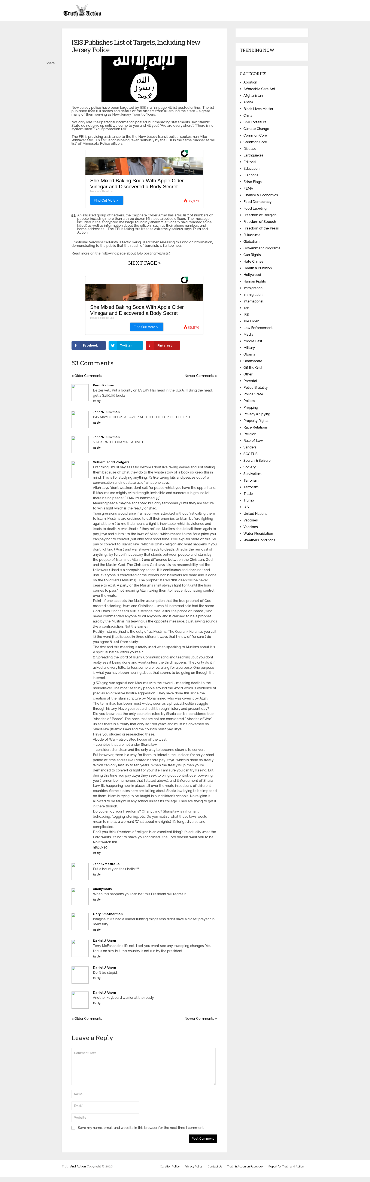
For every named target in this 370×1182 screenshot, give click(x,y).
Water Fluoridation (258, 533)
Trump (248, 500)
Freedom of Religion (259, 215)
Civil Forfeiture (255, 122)
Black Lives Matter (258, 109)
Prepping (250, 407)
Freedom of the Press (261, 228)
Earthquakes (253, 155)
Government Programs (261, 248)
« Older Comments (87, 376)
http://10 (100, 847)
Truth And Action (74, 1166)
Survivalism (252, 474)
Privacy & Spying (256, 414)
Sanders (250, 447)
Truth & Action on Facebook (245, 1166)
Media (248, 334)
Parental (250, 381)
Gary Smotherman (108, 914)
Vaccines (250, 520)
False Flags (252, 182)
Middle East (252, 341)
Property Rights (256, 421)
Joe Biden (251, 321)
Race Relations (255, 427)
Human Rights (254, 281)
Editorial (249, 162)
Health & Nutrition (257, 268)
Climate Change (256, 129)
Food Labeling (255, 208)
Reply (97, 401)
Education (251, 169)
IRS (246, 315)
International (253, 301)
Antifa (248, 102)
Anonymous (102, 889)
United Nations (255, 514)
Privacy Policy (194, 1166)
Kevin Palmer (103, 385)
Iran (246, 308)
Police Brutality (255, 388)
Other (247, 374)
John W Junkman (106, 412)
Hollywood (252, 275)
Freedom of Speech (259, 222)
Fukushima (251, 235)
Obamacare (252, 361)
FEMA (248, 188)
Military (249, 348)
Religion (249, 434)
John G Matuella (106, 864)
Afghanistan (253, 96)
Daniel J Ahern (104, 941)
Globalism (251, 242)
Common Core (255, 135)
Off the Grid (252, 368)
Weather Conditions (259, 540)
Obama (249, 354)
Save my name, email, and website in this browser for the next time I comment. (141, 1128)
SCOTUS (250, 454)
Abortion (250, 82)
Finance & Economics (260, 195)
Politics (249, 401)
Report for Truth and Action (286, 1166)
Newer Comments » (201, 376)
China (247, 115)
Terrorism (250, 480)
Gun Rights (252, 255)
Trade (248, 494)
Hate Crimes (253, 261)
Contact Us (215, 1166)
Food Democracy (257, 202)
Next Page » (144, 262)
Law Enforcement (258, 328)
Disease (249, 149)
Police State (253, 394)
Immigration (253, 288)
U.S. (246, 507)
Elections (250, 175)
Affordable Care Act (259, 89)
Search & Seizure (257, 461)
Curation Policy (170, 1166)
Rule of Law (253, 441)
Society (249, 467)
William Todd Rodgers (111, 462)
